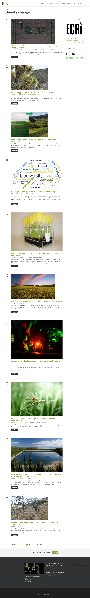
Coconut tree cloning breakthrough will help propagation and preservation (34, 254)
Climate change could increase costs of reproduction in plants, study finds (34, 523)
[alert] (12, 564)
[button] (87, 3)
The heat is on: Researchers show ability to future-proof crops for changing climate (36, 47)
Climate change (15, 96)
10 (29, 544)
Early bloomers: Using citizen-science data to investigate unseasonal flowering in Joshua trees (32, 93)
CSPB (35, 50)
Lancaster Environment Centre (46, 50)
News (55, 50)
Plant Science (27, 96)
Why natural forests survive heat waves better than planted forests (55, 564)
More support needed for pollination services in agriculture (33, 139)
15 (37, 544)
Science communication (26, 193)
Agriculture (14, 50)
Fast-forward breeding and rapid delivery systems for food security (36, 301)
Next (41, 544)
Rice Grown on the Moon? (52, 569)
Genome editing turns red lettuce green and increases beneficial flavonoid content (55, 574)
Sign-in (55, 552)
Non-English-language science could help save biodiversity (33, 191)
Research (17, 193)
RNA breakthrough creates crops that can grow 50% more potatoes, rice (33, 419)
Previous (14, 544)
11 (32, 544)
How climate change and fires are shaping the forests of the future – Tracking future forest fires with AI (36, 475)
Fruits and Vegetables (32, 257)
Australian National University (26, 50)
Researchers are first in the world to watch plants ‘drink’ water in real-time (35, 362)
